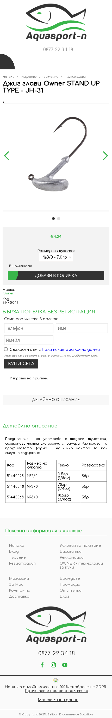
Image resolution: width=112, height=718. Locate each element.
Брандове (70, 579)
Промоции (70, 585)
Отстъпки (71, 590)
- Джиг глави (76, 76)
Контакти (19, 590)
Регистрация (22, 563)
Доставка (19, 596)
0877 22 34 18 (58, 49)
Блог (65, 596)
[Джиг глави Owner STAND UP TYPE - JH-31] (3, 101)
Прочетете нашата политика (56, 691)
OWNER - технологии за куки (81, 565)
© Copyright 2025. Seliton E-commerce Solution (56, 714)
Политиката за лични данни (71, 350)
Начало (9, 76)
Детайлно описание (56, 400)
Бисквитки (71, 552)
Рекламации (72, 557)
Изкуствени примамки (39, 76)
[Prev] (8, 155)
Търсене (17, 557)
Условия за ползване (80, 546)
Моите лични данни (58, 700)
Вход (14, 552)
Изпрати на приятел (29, 378)
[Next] (103, 155)
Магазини (19, 579)
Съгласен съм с (55, 350)
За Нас (16, 585)
